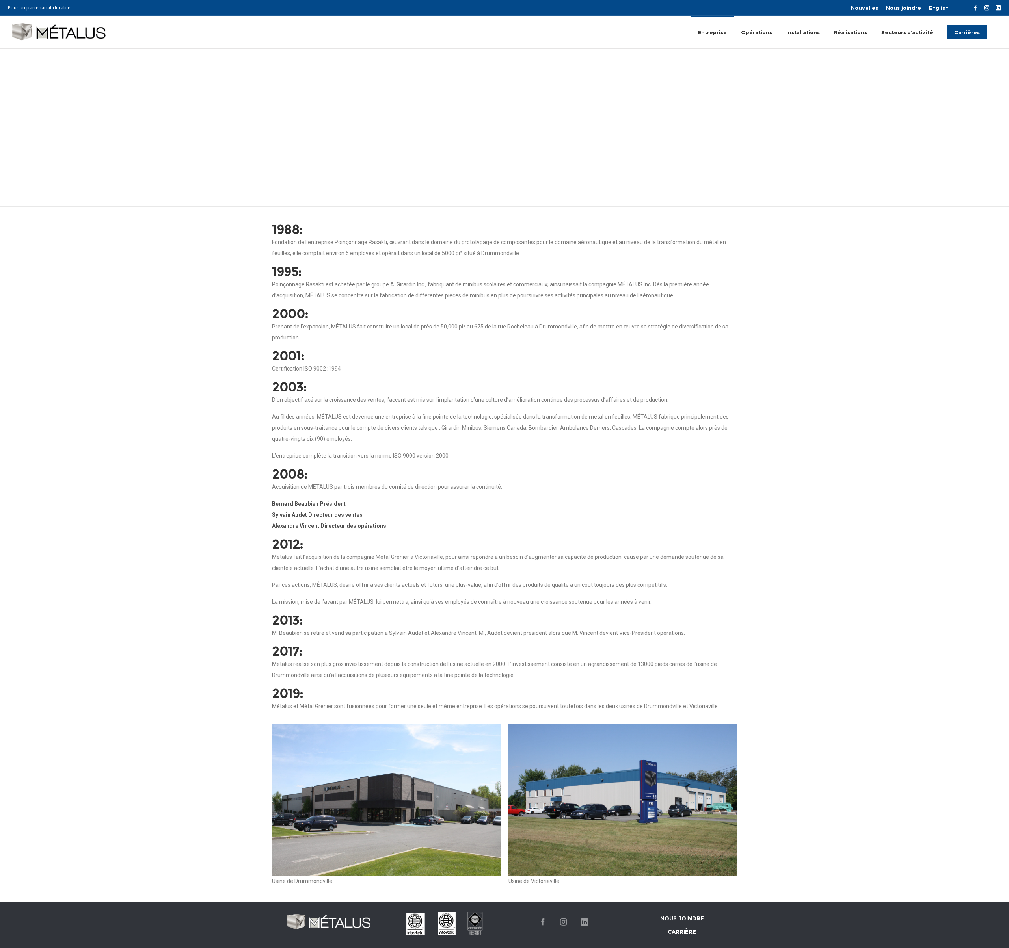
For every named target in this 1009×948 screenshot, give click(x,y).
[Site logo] (57, 32)
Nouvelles (864, 8)
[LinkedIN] (998, 8)
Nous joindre (903, 8)
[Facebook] (975, 8)
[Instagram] (986, 8)
